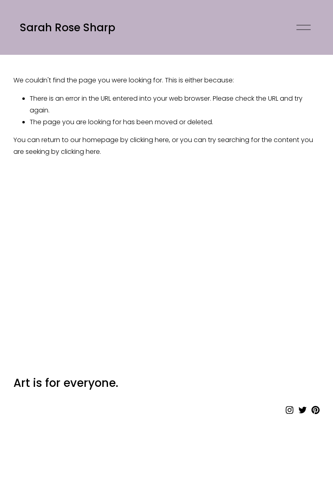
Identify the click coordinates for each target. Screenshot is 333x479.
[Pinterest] (315, 410)
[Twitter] (302, 410)
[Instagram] (289, 410)
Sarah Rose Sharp (67, 27)
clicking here (149, 140)
